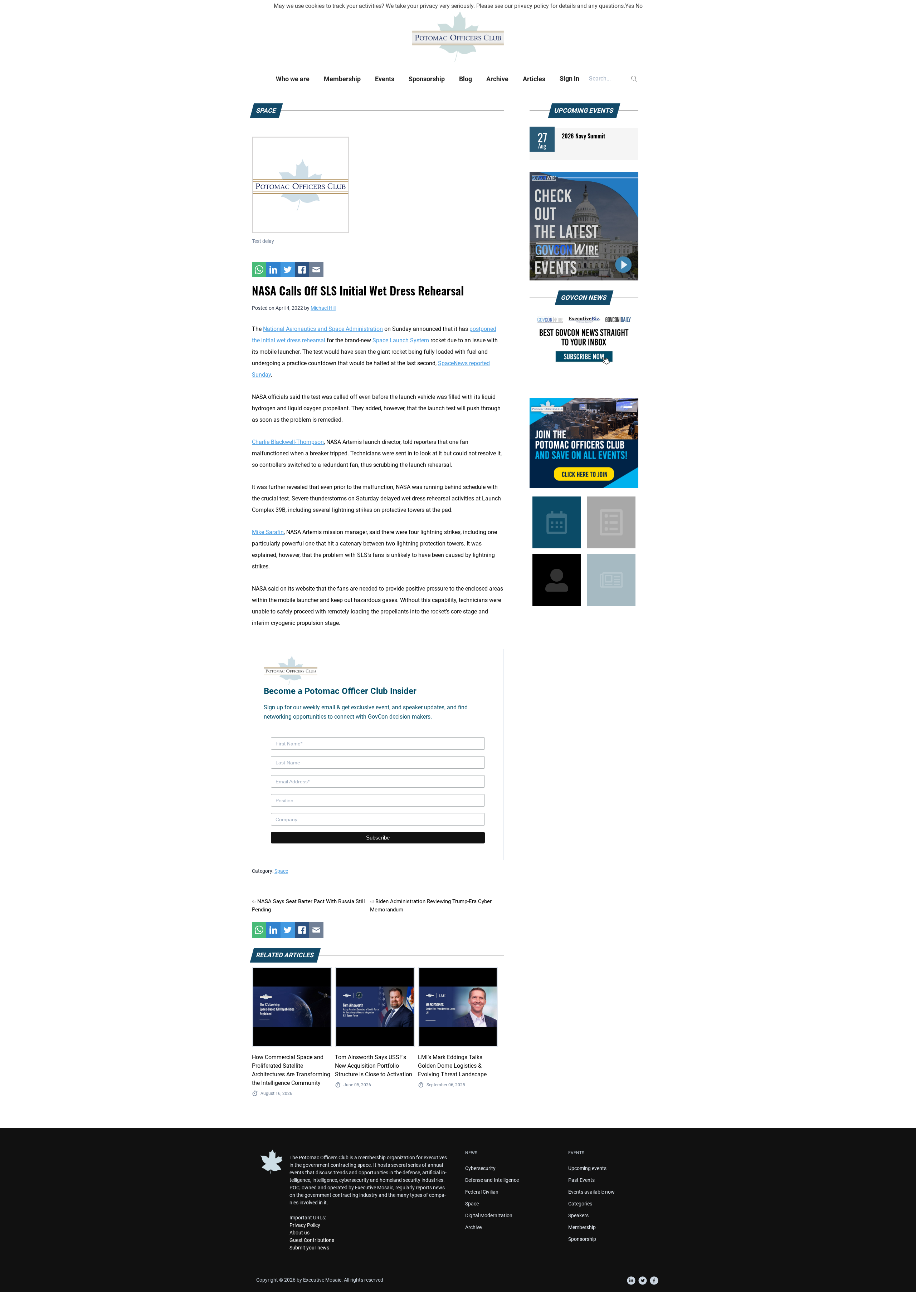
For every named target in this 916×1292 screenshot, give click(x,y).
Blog (465, 79)
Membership (342, 79)
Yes (629, 6)
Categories (580, 1204)
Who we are (293, 79)
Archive (497, 79)
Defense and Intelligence (492, 1180)
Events (384, 79)
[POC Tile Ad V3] (584, 443)
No (639, 6)
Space (281, 871)
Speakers (578, 1215)
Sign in (569, 78)
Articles (534, 79)
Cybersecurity (480, 1168)
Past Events (581, 1180)
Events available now (591, 1192)
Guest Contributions (311, 1240)
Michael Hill (323, 308)
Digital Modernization (488, 1215)
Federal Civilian (481, 1192)
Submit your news (309, 1248)
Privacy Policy (304, 1225)
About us (299, 1232)
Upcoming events (587, 1168)
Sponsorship (427, 79)
